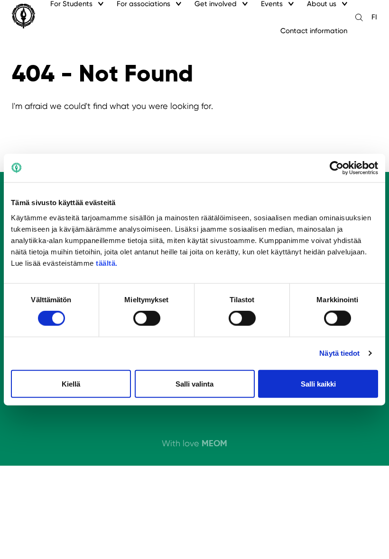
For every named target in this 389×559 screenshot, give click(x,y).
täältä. (107, 263)
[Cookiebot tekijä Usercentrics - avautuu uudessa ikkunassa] (336, 168)
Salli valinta (194, 383)
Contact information (313, 31)
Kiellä (71, 383)
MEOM (214, 443)
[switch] (146, 318)
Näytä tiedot (339, 353)
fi (374, 17)
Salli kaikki (318, 383)
